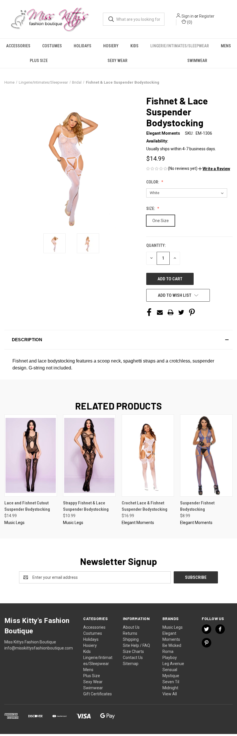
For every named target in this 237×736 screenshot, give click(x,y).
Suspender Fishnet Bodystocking (197, 506)
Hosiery (110, 46)
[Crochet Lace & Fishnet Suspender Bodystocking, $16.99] (148, 455)
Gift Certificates (97, 694)
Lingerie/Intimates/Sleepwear (179, 46)
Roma (167, 651)
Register (206, 16)
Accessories (18, 46)
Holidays (82, 46)
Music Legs (172, 627)
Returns (130, 633)
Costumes (52, 46)
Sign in (188, 16)
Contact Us (133, 657)
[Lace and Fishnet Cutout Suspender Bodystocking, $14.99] (30, 455)
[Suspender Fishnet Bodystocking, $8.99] (206, 455)
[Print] (170, 312)
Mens (226, 46)
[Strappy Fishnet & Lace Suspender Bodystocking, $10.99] (89, 455)
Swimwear (197, 60)
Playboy (169, 657)
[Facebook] (149, 312)
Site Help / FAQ (136, 645)
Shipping (131, 639)
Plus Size (39, 60)
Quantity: (156, 245)
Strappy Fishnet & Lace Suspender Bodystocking (86, 506)
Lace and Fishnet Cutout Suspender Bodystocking (27, 506)
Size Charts (133, 651)
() (189, 22)
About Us (131, 627)
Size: (151, 208)
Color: (153, 182)
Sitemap (130, 663)
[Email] (160, 312)
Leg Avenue (173, 663)
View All (169, 694)
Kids (134, 46)
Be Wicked (171, 645)
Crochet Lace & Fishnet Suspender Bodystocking (144, 506)
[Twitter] (181, 312)
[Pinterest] (192, 312)
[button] (214, 168)
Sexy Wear (117, 60)
